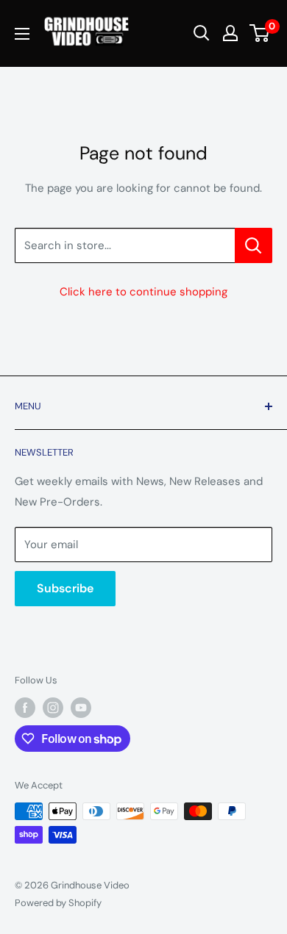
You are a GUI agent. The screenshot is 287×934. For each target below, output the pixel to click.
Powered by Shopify (58, 903)
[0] (260, 33)
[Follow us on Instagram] (53, 707)
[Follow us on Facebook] (25, 707)
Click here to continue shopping (143, 291)
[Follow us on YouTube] (81, 707)
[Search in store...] (253, 245)
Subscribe (65, 588)
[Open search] (202, 33)
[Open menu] (22, 34)
